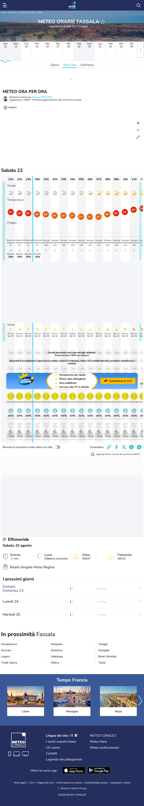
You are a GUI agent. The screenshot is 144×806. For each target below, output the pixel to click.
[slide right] (140, 221)
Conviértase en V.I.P (120, 381)
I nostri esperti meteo (61, 741)
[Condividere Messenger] (131, 447)
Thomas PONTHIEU (42, 97)
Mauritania (13, 12)
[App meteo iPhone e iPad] (73, 770)
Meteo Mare (98, 741)
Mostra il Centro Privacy (74, 788)
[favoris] (102, 21)
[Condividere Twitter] (124, 447)
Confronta (87, 65)
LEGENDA (12, 107)
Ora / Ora (69, 65)
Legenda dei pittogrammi (64, 759)
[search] (138, 5)
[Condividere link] (109, 447)
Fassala (40, 12)
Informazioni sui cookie (68, 782)
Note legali (20, 782)
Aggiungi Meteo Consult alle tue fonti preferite (118, 454)
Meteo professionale (104, 747)
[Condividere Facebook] (116, 447)
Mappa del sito (45, 782)
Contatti (51, 753)
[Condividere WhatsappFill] (139, 447)
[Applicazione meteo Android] (98, 770)
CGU (31, 782)
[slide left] (3, 221)
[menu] (5, 5)
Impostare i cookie (120, 782)
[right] (140, 50)
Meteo (3, 12)
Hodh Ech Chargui (26, 12)
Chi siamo (53, 747)
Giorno (54, 65)
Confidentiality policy (95, 782)
